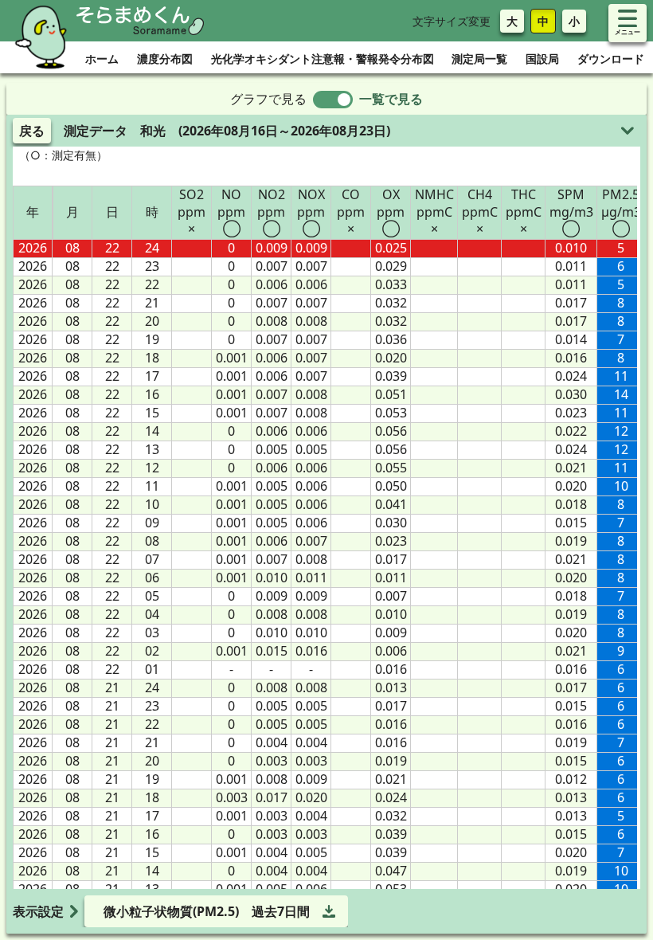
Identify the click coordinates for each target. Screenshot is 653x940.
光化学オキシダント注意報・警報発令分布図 (322, 58)
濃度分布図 (165, 58)
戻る (32, 130)
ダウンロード (610, 58)
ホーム (102, 58)
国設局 (542, 58)
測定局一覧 (479, 58)
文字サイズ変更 (452, 21)
